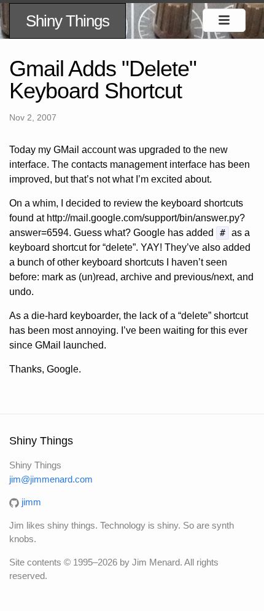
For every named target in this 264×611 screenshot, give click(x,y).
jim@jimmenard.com (51, 479)
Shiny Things (67, 21)
